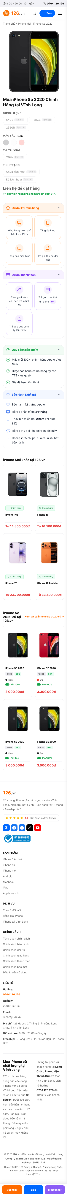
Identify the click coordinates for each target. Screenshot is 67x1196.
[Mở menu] (60, 13)
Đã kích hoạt (19, 179)
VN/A (14, 157)
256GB (15, 127)
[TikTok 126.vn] (29, 827)
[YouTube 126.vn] (37, 827)
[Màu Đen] (6, 142)
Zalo (49, 13)
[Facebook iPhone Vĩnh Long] (22, 827)
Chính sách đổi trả (14, 949)
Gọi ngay (12, 1189)
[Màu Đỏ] (22, 142)
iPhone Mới (24, 23)
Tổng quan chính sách (16, 938)
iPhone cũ (9, 864)
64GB (14, 119)
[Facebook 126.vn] (14, 827)
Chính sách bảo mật (15, 966)
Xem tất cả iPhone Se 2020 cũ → (44, 616)
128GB (41, 119)
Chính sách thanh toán (16, 961)
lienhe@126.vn (12, 1016)
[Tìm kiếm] (34, 13)
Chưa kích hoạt (21, 171)
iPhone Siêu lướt (13, 859)
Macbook (8, 881)
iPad (5, 887)
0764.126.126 (55, 3)
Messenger (54, 1189)
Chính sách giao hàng (16, 955)
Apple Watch (10, 893)
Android (7, 876)
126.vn (16, 1154)
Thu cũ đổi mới (12, 910)
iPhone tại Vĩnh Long (15, 921)
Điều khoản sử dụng (15, 972)
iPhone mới (9, 870)
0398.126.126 (11, 1005)
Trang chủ (9, 23)
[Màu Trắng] (14, 142)
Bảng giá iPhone (13, 915)
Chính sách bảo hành (15, 944)
